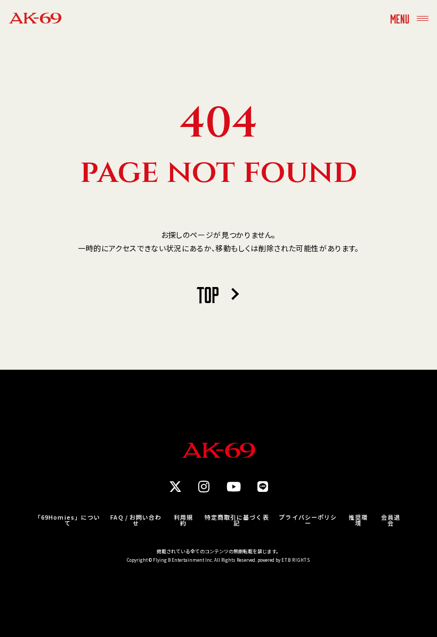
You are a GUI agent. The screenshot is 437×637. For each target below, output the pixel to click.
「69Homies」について (67, 520)
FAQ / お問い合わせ (135, 520)
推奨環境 (358, 520)
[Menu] (422, 18)
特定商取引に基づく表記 (237, 520)
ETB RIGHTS (295, 560)
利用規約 (183, 520)
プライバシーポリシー (308, 520)
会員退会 (390, 520)
